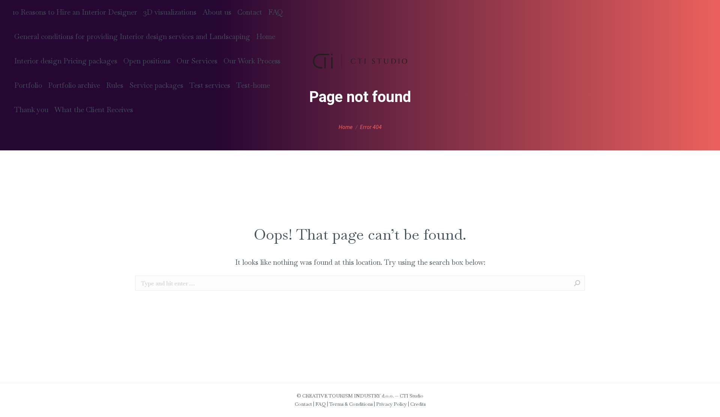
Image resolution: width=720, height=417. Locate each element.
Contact (303, 404)
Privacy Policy (391, 404)
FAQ (320, 404)
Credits (418, 404)
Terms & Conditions (351, 404)
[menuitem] (75, 12)
